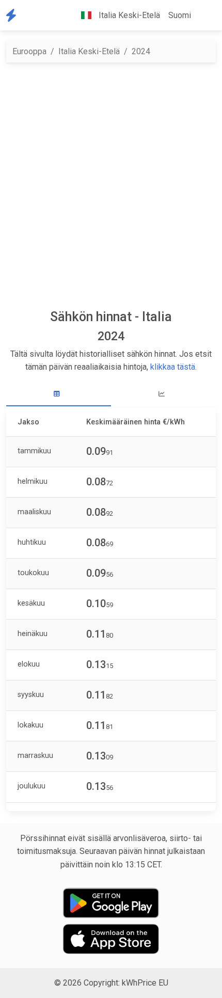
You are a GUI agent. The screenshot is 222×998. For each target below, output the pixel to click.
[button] (203, 15)
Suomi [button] (179, 15)
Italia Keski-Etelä (89, 51)
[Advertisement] (111, 186)
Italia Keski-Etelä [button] (128, 15)
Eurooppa (29, 51)
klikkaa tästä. (173, 367)
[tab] (58, 394)
